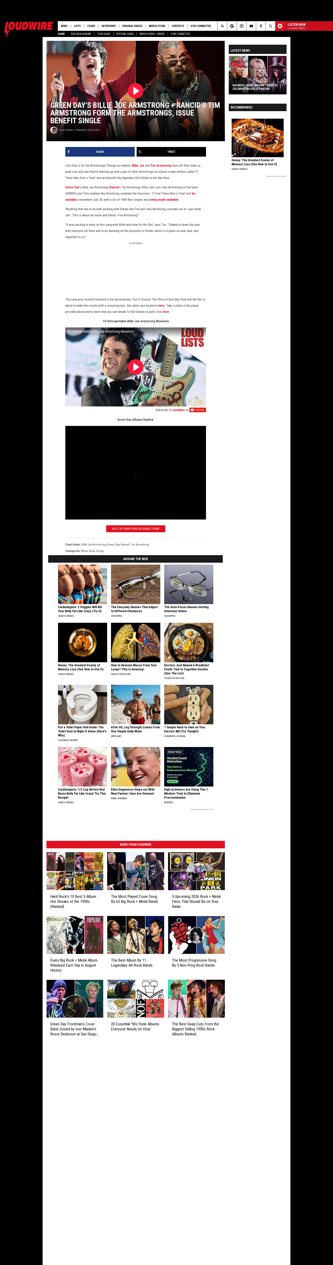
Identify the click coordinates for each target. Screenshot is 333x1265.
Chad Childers (66, 129)
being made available (164, 199)
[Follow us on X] (270, 26)
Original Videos (132, 26)
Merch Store (157, 26)
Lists (77, 26)
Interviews (109, 26)
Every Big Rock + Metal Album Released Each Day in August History (73, 965)
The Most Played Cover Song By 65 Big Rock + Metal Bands (134, 899)
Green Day (72, 187)
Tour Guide (103, 33)
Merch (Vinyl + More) (152, 33)
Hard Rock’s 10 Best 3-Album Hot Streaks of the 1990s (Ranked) (73, 901)
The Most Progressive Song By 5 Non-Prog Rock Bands (194, 963)
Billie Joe (138, 165)
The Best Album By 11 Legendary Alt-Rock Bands (132, 963)
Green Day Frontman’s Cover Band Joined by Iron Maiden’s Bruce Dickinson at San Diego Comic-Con (73, 1029)
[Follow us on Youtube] (251, 26)
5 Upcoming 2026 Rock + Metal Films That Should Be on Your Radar (196, 901)
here (161, 305)
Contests (178, 26)
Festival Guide (125, 33)
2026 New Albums (81, 33)
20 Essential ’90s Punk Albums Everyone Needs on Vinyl (135, 1026)
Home (61, 33)
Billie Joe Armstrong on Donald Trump (136, 528)
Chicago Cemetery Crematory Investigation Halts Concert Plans (258, 87)
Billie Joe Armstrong (94, 544)
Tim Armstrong (161, 165)
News (64, 26)
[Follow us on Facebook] (261, 26)
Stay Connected (180, 33)
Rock (92, 550)
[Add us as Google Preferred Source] (232, 26)
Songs (100, 550)
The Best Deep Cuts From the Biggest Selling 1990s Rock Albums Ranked (195, 1029)
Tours (91, 26)
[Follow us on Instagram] (241, 26)
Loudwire (178, 410)
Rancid (114, 187)
